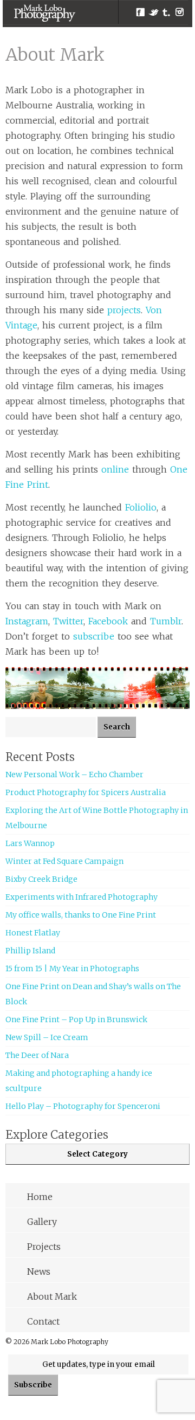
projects (124, 310)
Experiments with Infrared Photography (81, 897)
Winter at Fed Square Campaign (64, 861)
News (38, 1271)
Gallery (42, 1221)
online (115, 469)
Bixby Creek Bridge (41, 879)
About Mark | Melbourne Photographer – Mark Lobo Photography (44, 13)
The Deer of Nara (37, 1055)
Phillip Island (30, 951)
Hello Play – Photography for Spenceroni (82, 1106)
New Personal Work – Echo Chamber (74, 774)
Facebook (140, 12)
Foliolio (141, 507)
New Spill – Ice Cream (46, 1037)
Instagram (179, 12)
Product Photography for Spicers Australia (85, 792)
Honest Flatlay (32, 933)
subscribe (93, 636)
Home (40, 1196)
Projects (44, 1246)
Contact (43, 1321)
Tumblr (166, 12)
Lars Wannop (30, 843)
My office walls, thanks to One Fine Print (80, 915)
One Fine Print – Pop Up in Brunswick (76, 1019)
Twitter (153, 12)
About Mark (52, 1296)
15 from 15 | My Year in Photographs (72, 968)
